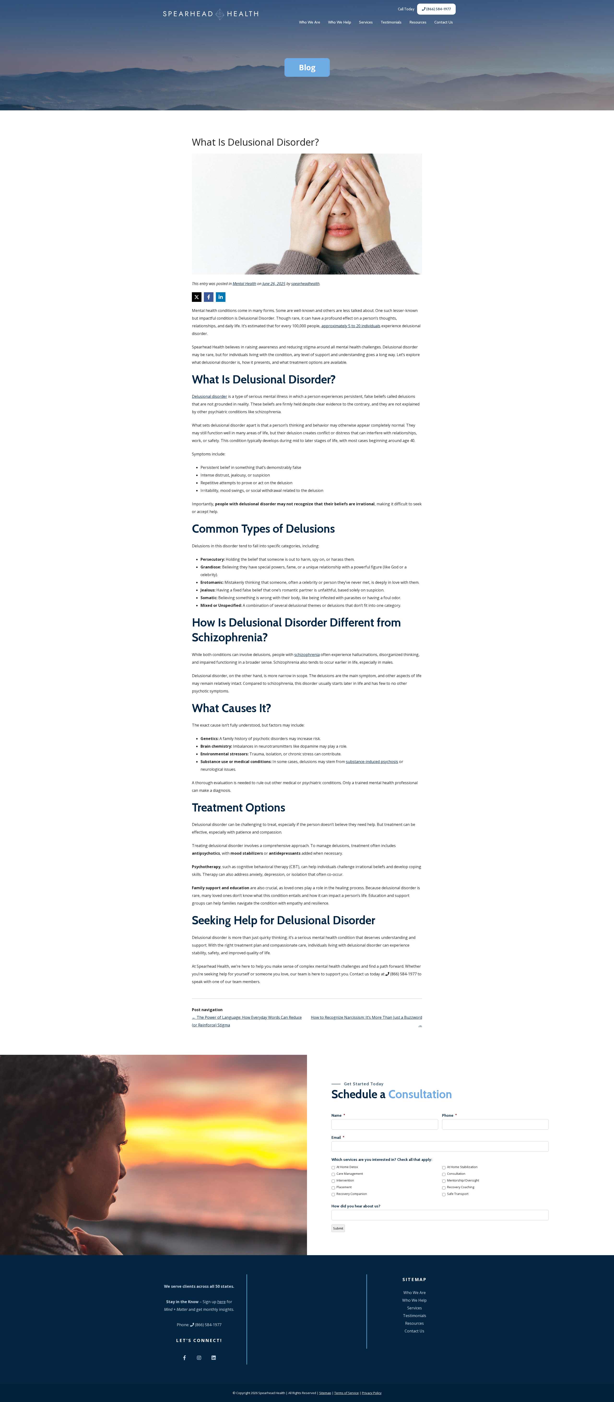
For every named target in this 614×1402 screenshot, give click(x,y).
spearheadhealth (305, 283)
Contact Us (443, 22)
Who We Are (309, 22)
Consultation (456, 1174)
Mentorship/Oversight (463, 1180)
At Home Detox (347, 1167)
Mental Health (244, 283)
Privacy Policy (372, 1393)
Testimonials (391, 22)
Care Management (350, 1174)
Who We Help (339, 22)
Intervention (345, 1180)
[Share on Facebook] (208, 297)
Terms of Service (346, 1393)
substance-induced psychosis (372, 761)
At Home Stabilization (462, 1167)
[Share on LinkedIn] (220, 297)
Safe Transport (457, 1194)
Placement (344, 1187)
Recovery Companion (352, 1194)
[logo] (210, 14)
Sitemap (325, 1393)
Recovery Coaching (460, 1187)
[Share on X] (196, 297)
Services (366, 22)
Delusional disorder (209, 396)
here (221, 1301)
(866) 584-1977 (438, 9)
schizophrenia (307, 654)
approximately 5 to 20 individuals (350, 325)
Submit (338, 1228)
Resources (417, 22)
